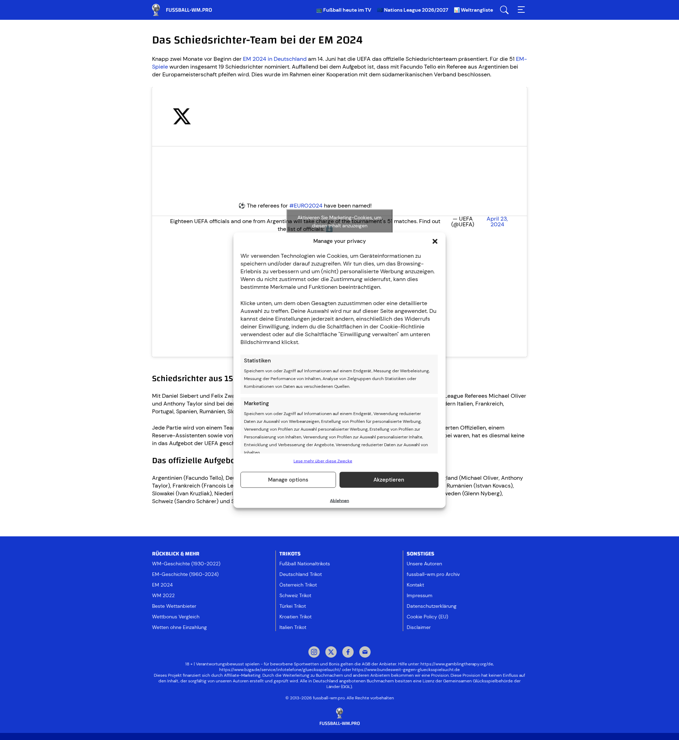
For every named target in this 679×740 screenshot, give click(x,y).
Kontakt (415, 585)
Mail (365, 652)
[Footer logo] (339, 717)
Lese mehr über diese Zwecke (323, 461)
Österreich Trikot (298, 585)
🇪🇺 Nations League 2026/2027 (412, 10)
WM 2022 (163, 595)
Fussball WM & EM (187, 10)
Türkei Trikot (292, 606)
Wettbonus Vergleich (175, 616)
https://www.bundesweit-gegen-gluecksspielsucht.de (406, 669)
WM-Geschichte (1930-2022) (186, 563)
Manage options (288, 479)
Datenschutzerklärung (432, 606)
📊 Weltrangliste (473, 10)
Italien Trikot (292, 627)
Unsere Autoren (424, 563)
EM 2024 (162, 585)
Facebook (348, 652)
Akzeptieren (388, 479)
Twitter (331, 652)
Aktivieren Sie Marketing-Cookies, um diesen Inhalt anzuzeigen (339, 221)
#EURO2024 (306, 205)
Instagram (314, 652)
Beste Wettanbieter (174, 606)
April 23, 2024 (497, 221)
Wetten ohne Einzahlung (179, 627)
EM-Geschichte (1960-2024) (185, 574)
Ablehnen (339, 500)
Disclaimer (419, 627)
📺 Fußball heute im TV (343, 10)
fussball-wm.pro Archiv (433, 574)
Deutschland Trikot (300, 574)
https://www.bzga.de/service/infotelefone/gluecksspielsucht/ (280, 669)
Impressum (420, 595)
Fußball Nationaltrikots (304, 563)
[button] (435, 241)
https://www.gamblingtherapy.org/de (456, 664)
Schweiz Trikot (295, 595)
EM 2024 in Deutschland (275, 59)
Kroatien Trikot (295, 616)
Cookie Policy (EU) (427, 616)
